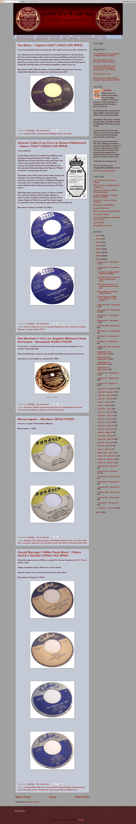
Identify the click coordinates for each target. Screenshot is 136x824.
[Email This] (53, 131)
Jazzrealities (99, 222)
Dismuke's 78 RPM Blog (104, 205)
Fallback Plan (73, 38)
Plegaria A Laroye (25, 329)
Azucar (27, 327)
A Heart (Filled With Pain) (35, 787)
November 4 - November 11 (108, 321)
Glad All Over (66, 540)
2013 (99, 256)
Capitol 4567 (30, 134)
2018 (99, 239)
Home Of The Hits (101, 208)
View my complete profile (104, 171)
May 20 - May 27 (106, 426)
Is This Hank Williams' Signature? (82, 36)
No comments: (43, 130)
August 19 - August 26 (108, 378)
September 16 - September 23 (104, 358)
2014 (99, 252)
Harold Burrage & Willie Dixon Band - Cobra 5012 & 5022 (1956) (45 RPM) (49, 553)
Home (52, 797)
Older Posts (82, 797)
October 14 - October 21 (108, 336)
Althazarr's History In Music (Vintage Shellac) (105, 191)
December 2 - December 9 (108, 268)
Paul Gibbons (32, 410)
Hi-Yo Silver (80, 560)
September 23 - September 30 (104, 353)
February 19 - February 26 (107, 472)
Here (79, 346)
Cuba (66, 327)
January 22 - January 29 (109, 492)
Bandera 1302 (30, 540)
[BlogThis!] (56, 131)
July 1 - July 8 (104, 405)
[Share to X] (58, 131)
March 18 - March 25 (107, 456)
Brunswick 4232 (31, 407)
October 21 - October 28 (109, 331)
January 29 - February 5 (108, 487)
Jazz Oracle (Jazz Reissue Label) (104, 181)
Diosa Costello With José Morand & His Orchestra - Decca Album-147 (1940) (105, 68)
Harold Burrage (77, 787)
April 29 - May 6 (105, 436)
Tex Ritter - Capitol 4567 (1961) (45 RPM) (50, 45)
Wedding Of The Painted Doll (51, 410)
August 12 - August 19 (108, 383)
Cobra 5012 (52, 787)
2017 (98, 242)
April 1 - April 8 (104, 449)
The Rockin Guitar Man (77, 543)
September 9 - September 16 (104, 363)
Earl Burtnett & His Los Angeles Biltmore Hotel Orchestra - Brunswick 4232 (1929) (52, 340)
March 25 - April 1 (106, 453)
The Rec (104, 38)
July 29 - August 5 (106, 392)
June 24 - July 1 (105, 409)
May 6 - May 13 (105, 432)
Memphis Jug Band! (42, 38)
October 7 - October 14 (108, 341)
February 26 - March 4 (108, 466)
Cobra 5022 (64, 787)
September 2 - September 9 (104, 369)
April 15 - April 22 (106, 442)
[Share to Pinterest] (62, 131)
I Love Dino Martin (101, 214)
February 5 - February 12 (108, 482)
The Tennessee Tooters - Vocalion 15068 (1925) (104, 61)
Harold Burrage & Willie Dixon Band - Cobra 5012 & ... (107, 298)
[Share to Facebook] (60, 131)
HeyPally (107, 90)
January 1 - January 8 (107, 508)
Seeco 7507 (39, 329)
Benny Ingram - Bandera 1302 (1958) (46, 419)
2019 (99, 236)
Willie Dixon (72, 790)
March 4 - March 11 (106, 463)
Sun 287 (62, 543)
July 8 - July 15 (105, 402)
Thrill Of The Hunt (100, 36)
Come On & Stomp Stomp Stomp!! (105, 201)
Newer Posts (23, 797)
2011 (98, 512)
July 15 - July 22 (105, 399)
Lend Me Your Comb (49, 543)
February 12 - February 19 (109, 477)
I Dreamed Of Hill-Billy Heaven (50, 134)
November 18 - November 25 (108, 311)
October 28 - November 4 (109, 326)
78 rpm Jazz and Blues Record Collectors (107, 186)
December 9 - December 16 (108, 263)
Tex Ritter (67, 134)
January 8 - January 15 (108, 503)
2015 (99, 249)
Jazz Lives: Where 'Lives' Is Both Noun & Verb (107, 218)
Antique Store (55, 38)
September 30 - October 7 (108, 348)
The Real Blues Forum (103, 226)
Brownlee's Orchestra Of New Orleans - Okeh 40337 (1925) (107, 79)
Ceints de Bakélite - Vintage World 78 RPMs (105, 196)
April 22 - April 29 (106, 439)
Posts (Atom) (33, 802)
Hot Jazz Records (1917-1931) (107, 211)
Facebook (66, 36)
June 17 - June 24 (106, 412)
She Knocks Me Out (58, 790)
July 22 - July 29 (106, 395)
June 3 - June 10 (105, 419)
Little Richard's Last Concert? (89, 38)
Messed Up (43, 790)
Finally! (64, 38)
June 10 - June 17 (106, 416)
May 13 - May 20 (106, 429)
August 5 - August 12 (107, 389)
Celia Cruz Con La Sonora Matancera (47, 327)
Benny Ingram (43, 540)
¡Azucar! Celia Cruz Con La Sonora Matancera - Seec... (109, 279)
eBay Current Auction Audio (26, 36)
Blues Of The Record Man (25, 38)
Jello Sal (35, 543)
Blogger (81, 820)
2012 (99, 259)
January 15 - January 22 (108, 497)
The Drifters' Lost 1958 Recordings (48, 36)
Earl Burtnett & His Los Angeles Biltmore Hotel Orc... (108, 286)
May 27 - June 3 (105, 422)
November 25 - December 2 (108, 306)
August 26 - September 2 (108, 374)
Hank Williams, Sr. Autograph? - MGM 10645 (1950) (106, 55)
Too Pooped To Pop (102, 74)
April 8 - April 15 (105, 446)
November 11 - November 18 (108, 316)
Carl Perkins (55, 540)
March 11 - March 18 (107, 459)
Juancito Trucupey (78, 327)
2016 (99, 246)
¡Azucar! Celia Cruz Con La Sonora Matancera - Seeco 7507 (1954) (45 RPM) (52, 144)
